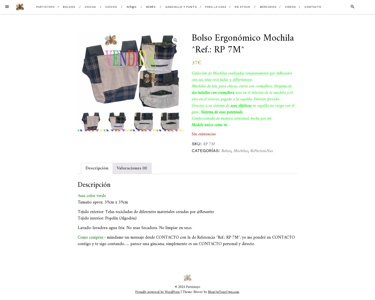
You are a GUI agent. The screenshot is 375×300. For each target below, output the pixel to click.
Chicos (111, 6)
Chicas (90, 6)
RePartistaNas (261, 151)
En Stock (242, 6)
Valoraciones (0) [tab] (132, 168)
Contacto (312, 6)
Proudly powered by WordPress (157, 292)
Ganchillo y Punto (181, 6)
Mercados (268, 6)
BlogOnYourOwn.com (223, 292)
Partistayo (45, 6)
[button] (175, 40)
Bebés (151, 6)
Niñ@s (132, 6)
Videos (290, 6)
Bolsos (69, 6)
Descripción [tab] (97, 168)
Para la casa (215, 6)
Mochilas (241, 151)
